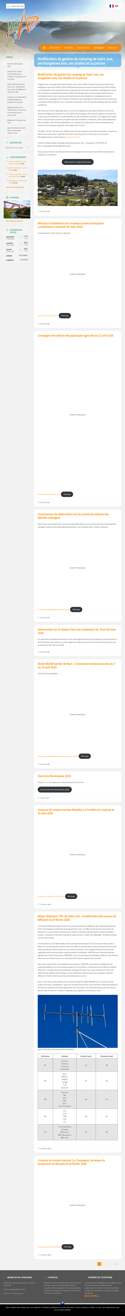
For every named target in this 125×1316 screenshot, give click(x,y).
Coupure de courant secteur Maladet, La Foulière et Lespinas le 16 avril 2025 (76, 811)
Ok (63, 1313)
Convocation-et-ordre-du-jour (48, 316)
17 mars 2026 (45, 617)
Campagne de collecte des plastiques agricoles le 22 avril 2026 (75, 335)
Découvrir (55, 48)
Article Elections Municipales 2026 (55, 789)
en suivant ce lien (72, 137)
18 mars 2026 (45, 502)
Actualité (99, 48)
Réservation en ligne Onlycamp (78, 162)
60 (115, 1264)
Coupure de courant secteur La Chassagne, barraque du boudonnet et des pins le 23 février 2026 (71, 1162)
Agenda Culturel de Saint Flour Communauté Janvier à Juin (16, 122)
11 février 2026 (45, 1255)
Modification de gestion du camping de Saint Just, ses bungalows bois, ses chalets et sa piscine (71, 76)
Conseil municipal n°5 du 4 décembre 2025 (18, 175)
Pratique (112, 48)
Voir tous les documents (15, 187)
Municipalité (83, 48)
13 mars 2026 (45, 764)
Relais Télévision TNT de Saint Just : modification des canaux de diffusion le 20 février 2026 (77, 918)
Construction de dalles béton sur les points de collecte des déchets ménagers (73, 516)
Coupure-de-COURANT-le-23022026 (49, 1247)
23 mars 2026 (45, 211)
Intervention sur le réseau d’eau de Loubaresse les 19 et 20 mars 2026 (77, 631)
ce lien (46, 782)
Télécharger (65, 316)
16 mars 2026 (45, 652)
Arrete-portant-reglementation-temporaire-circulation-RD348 (58, 756)
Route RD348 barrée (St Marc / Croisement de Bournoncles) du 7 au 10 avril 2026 (76, 665)
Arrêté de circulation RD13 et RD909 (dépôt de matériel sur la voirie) (16, 91)
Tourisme (68, 48)
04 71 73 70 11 (92, 1296)
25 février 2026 (45, 904)
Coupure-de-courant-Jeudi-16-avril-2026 (51, 896)
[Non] (122, 1310)
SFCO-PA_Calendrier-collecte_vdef (49, 494)
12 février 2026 (45, 1148)
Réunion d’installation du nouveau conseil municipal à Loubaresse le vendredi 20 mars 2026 (71, 225)
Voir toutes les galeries (14, 221)
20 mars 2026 (45, 324)
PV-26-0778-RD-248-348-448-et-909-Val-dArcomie (53, 609)
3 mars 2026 (44, 798)
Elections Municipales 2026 (54, 776)
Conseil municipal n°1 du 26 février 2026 (17, 162)
